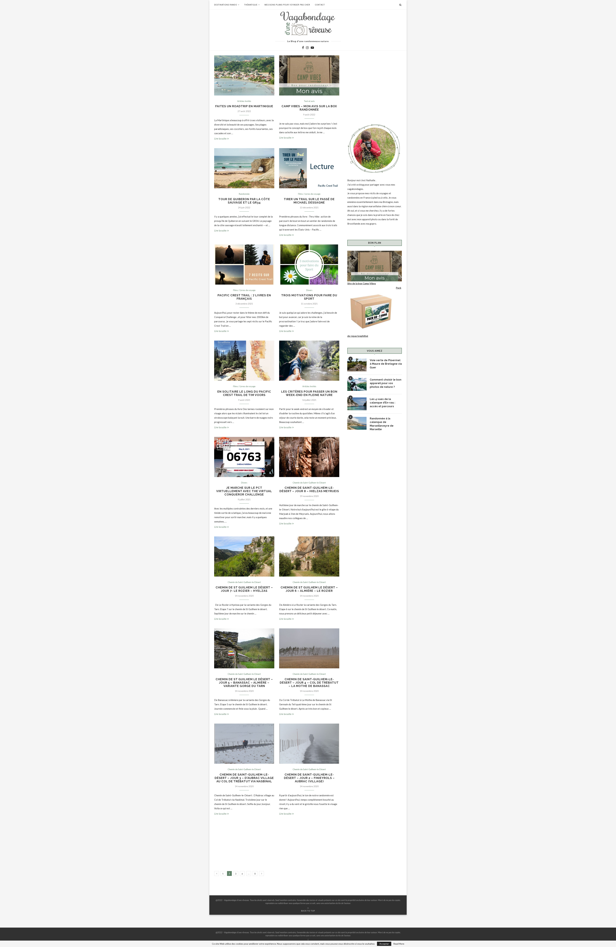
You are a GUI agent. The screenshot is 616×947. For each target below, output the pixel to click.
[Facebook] (303, 47)
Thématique (250, 5)
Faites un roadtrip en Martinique (244, 106)
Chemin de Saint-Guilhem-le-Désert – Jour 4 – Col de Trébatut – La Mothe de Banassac (309, 683)
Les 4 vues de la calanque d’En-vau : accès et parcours (382, 403)
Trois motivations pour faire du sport (309, 297)
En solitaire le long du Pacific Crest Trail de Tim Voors (244, 393)
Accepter (384, 943)
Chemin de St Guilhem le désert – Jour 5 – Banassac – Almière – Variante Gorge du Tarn (244, 683)
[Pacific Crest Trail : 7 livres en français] (244, 264)
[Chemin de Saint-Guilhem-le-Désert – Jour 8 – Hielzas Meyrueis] (309, 457)
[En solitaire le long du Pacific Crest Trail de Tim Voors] (244, 361)
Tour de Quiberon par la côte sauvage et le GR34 (244, 200)
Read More (398, 944)
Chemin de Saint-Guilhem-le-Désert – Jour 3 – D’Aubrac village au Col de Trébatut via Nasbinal (244, 778)
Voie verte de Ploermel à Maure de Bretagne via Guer (386, 364)
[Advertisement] (276, 845)
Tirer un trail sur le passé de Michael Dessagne (309, 200)
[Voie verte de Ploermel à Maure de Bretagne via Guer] (357, 365)
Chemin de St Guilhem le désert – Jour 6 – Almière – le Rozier (309, 589)
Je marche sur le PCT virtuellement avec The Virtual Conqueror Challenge (244, 491)
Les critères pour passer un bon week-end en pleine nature (309, 393)
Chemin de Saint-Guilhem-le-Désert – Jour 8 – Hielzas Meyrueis (309, 489)
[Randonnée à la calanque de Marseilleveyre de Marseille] (357, 423)
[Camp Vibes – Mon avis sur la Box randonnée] (309, 75)
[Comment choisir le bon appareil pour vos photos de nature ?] (357, 384)
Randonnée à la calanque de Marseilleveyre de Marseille (382, 424)
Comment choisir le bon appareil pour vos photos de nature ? (385, 383)
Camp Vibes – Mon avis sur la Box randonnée (309, 107)
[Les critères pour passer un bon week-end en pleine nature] (309, 361)
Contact (320, 5)
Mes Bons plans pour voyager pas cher (287, 5)
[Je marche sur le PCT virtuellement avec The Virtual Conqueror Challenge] (244, 457)
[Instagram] (307, 47)
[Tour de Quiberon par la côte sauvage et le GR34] (244, 168)
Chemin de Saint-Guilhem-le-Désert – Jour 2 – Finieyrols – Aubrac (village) (309, 778)
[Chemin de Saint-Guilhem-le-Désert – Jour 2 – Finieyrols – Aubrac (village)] (309, 744)
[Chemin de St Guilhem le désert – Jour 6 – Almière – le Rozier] (309, 556)
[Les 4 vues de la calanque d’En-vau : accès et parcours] (357, 403)
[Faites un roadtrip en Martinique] (244, 75)
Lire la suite (220, 138)
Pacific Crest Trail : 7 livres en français (244, 297)
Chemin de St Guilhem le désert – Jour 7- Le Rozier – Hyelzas (244, 589)
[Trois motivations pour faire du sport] (309, 264)
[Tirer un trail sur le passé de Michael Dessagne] (309, 168)
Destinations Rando (225, 5)
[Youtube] (312, 47)
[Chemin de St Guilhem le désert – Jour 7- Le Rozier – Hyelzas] (244, 556)
